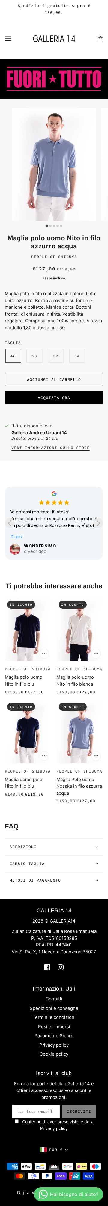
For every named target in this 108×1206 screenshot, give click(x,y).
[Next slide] (98, 523)
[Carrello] (100, 39)
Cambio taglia (27, 863)
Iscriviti (79, 1111)
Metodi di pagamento (35, 880)
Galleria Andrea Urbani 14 (39, 433)
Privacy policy (54, 1045)
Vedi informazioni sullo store (50, 448)
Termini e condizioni (54, 1017)
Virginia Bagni (49, 546)
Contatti (54, 999)
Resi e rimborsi (54, 1026)
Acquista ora (54, 397)
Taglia (13, 342)
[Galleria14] (54, 38)
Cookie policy (54, 1054)
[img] (47, 967)
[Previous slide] (10, 523)
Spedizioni (23, 846)
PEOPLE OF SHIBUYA (54, 256)
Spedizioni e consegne (54, 1008)
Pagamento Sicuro (54, 1035)
